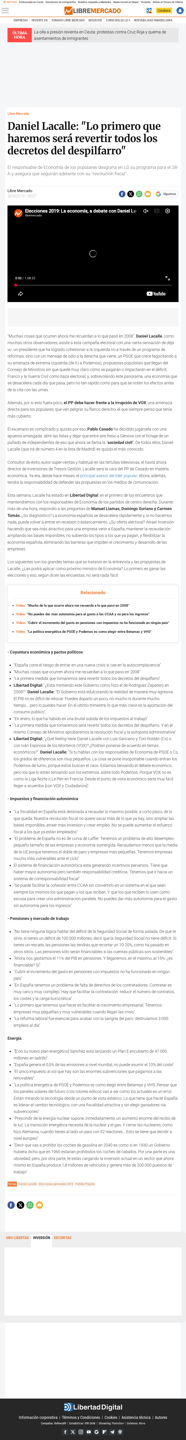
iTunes (120, 1432)
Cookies (111, 1417)
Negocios (95, 20)
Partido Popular (85, 1184)
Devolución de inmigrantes (61, 2)
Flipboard (104, 1432)
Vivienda (145, 2)
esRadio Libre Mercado (68, 20)
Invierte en (40, 20)
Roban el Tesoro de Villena (168, 2)
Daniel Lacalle (28, 1184)
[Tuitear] (130, 194)
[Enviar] (139, 194)
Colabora (164, 10)
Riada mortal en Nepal (125, 2)
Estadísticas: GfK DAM (82, 1423)
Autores (161, 1417)
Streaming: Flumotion (111, 1423)
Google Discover (96, 1432)
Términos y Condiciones (81, 1417)
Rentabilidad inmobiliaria (153, 20)
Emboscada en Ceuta (31, 2)
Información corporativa (38, 1417)
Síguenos (169, 194)
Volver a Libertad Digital (149, 10)
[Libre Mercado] (93, 11)
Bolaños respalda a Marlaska (94, 2)
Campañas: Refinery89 (53, 1423)
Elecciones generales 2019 (56, 1184)
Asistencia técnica (136, 1417)
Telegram (112, 1432)
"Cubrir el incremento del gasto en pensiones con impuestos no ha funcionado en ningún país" (92, 623)
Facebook (65, 1432)
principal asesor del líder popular (108, 475)
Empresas (21, 20)
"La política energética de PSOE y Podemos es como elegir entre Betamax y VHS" (84, 632)
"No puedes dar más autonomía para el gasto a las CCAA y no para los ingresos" (82, 614)
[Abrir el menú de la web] (33, 10)
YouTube (89, 1432)
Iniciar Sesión (180, 10)
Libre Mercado (18, 114)
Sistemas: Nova (136, 1423)
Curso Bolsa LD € (118, 20)
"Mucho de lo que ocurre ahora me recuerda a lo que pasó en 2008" (72, 606)
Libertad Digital (93, 1407)
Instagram (81, 1432)
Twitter (73, 1432)
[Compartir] (122, 194)
